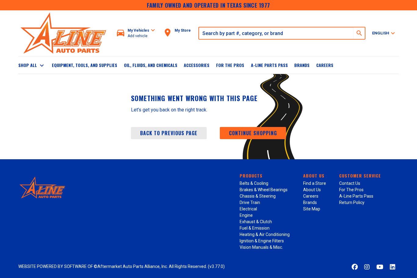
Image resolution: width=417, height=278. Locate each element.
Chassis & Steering (258, 196)
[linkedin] (392, 267)
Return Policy (351, 202)
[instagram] (367, 267)
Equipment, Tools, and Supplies (84, 65)
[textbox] (276, 33)
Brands (302, 65)
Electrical (248, 208)
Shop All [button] (31, 65)
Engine (246, 215)
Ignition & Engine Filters (262, 240)
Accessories (196, 65)
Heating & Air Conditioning (265, 234)
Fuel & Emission (255, 228)
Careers (324, 65)
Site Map (311, 208)
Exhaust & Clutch (256, 221)
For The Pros (230, 65)
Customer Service (360, 175)
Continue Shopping (253, 133)
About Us (314, 175)
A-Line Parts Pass (269, 65)
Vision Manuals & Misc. (261, 247)
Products (251, 175)
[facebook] (355, 267)
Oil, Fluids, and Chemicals (150, 65)
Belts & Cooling (254, 183)
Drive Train (250, 202)
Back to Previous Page (169, 133)
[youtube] (379, 267)
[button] (136, 33)
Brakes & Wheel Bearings (264, 189)
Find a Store (314, 183)
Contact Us (349, 183)
